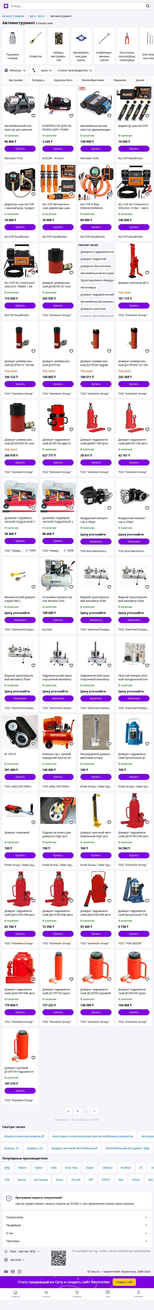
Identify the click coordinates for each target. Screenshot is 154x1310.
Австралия (16, 80)
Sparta (22, 1179)
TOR (6, 1179)
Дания (140, 80)
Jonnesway (41, 1179)
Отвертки (35, 56)
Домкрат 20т (35, 1148)
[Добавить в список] (33, 116)
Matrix (22, 1167)
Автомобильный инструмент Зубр (127, 1148)
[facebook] (13, 1271)
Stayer (90, 1167)
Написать (96, 541)
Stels (54, 1167)
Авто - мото (37, 16)
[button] (20, 149)
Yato (121, 1179)
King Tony (71, 1167)
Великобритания (93, 80)
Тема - (19, 1251)
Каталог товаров (13, 16)
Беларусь (38, 80)
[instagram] (19, 1271)
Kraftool (126, 1167)
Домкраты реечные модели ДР (24, 1136)
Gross (59, 1179)
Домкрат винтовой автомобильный (74, 1148)
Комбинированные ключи (104, 56)
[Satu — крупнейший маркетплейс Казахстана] (6, 6)
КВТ (91, 1179)
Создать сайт (124, 1282)
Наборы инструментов (58, 56)
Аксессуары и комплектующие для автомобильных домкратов (92, 1136)
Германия (120, 80)
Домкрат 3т (11, 1148)
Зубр (7, 1167)
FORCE (106, 1179)
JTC (141, 1167)
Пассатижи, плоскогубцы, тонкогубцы (127, 56)
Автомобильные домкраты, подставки (81, 58)
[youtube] (6, 1271)
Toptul (39, 1167)
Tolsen (136, 1179)
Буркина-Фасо (63, 80)
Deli (150, 1179)
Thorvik (75, 1179)
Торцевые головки (12, 56)
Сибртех (107, 1167)
